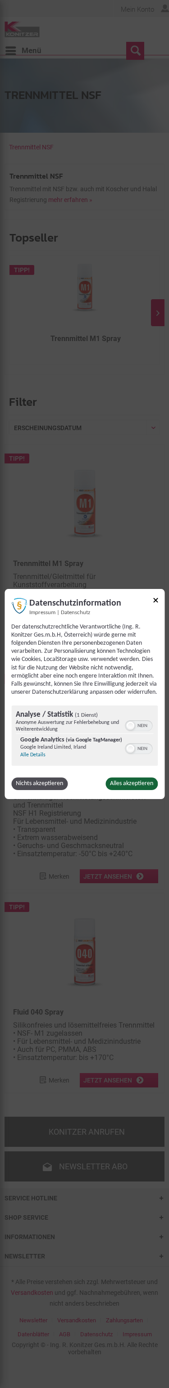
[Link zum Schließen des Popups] (155, 601)
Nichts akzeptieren (39, 783)
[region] (84, 736)
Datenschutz (75, 612)
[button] (130, 726)
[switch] (138, 724)
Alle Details (33, 755)
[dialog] (84, 694)
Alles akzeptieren (131, 783)
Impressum (42, 612)
